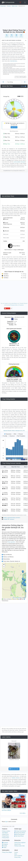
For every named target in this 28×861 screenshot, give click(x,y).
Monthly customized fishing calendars (11, 517)
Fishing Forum (5, 834)
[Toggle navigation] (25, 2)
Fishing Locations (6, 831)
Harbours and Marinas (8, 556)
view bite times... (14, 61)
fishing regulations (11, 541)
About (15, 854)
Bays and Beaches (7, 554)
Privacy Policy (17, 857)
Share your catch (14, 768)
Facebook (5, 842)
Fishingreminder (9, 2)
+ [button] (3, 564)
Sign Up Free (14, 127)
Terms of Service (18, 855)
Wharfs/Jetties (6, 559)
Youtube (5, 845)
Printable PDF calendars (8, 519)
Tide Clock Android (20, 834)
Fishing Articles (5, 837)
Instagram (5, 844)
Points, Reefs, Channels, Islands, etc (11, 561)
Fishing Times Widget (7, 852)
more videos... (23, 813)
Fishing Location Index (19, 845)
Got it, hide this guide (21, 76)
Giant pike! (14, 741)
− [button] (3, 567)
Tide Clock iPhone (19, 836)
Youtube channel (15, 777)
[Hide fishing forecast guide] (25, 40)
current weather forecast (19, 161)
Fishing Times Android (21, 831)
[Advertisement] (14, 18)
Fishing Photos (5, 836)
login (6, 821)
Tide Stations (5, 832)
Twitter (4, 847)
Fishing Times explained (19, 842)
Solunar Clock (17, 844)
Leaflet (13, 597)
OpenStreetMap (18, 597)
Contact (16, 852)
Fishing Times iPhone (20, 832)
